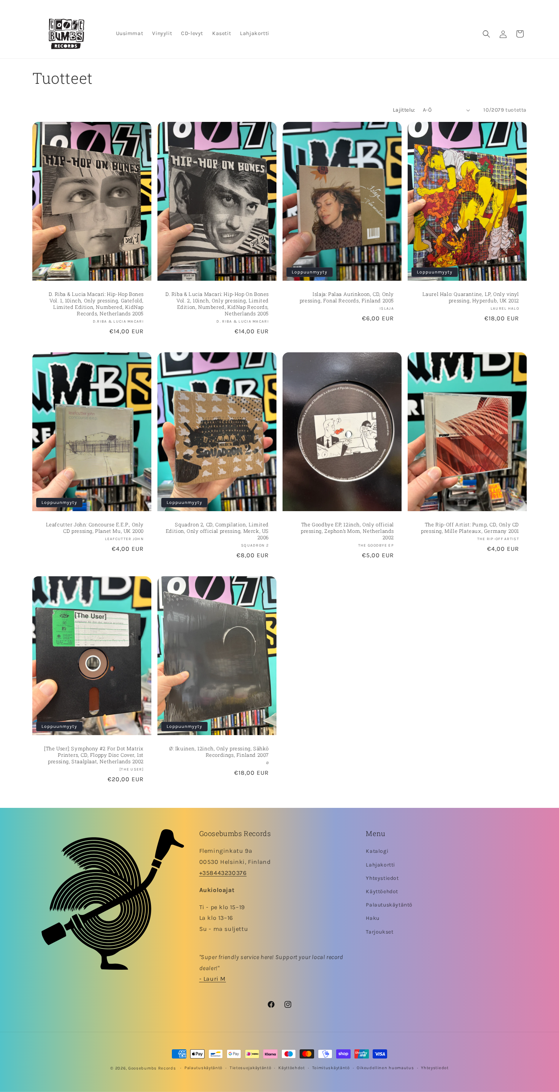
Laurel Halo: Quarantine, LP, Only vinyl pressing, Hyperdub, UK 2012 (470, 297)
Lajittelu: (404, 110)
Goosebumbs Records (152, 1068)
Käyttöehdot (382, 891)
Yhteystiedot (382, 878)
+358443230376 (223, 872)
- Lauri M (212, 979)
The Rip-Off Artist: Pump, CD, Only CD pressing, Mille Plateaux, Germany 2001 (470, 527)
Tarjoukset (379, 932)
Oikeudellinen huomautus (385, 1067)
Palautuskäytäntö (389, 905)
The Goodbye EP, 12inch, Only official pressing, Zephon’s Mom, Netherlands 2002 (347, 531)
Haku (372, 918)
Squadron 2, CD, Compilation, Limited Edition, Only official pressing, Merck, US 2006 (217, 531)
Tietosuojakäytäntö (251, 1067)
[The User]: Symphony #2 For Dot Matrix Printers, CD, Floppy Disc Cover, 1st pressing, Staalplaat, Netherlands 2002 (94, 755)
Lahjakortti (380, 865)
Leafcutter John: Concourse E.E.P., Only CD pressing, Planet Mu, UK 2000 (95, 527)
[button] (486, 34)
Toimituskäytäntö (331, 1067)
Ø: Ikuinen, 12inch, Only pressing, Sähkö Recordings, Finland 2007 (219, 751)
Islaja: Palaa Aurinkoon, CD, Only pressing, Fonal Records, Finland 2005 (347, 297)
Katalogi (377, 851)
